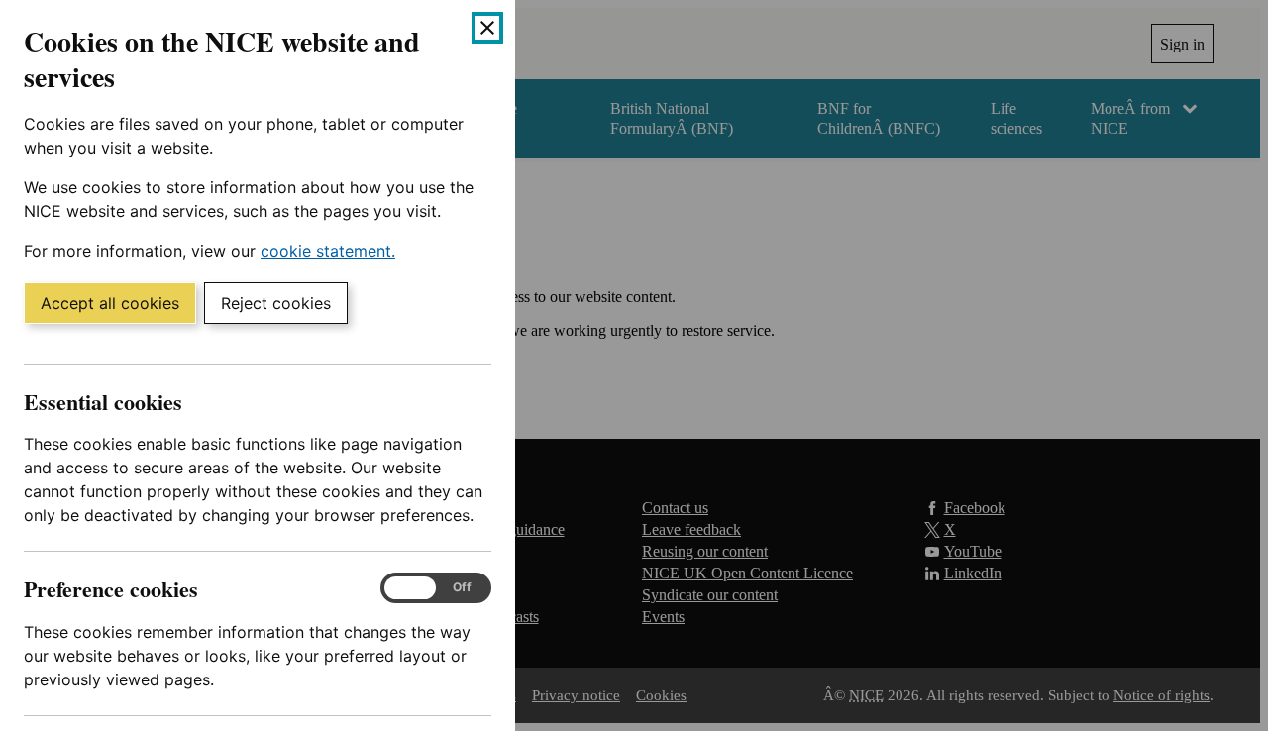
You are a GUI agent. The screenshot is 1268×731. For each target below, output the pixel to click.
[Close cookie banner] (487, 28)
